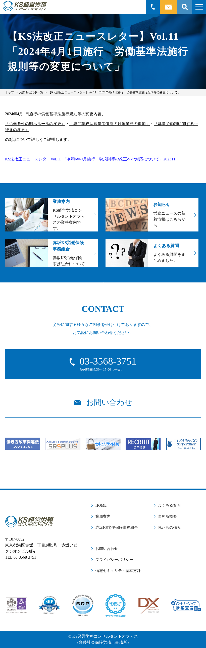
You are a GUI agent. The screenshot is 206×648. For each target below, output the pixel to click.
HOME (101, 505)
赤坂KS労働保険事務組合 (116, 527)
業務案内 (103, 516)
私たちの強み (169, 527)
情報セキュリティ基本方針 (118, 571)
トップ (9, 92)
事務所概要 (167, 516)
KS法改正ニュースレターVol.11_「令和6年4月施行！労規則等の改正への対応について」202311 (90, 159)
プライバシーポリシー (114, 560)
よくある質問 (169, 505)
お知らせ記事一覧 (31, 92)
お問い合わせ (106, 549)
